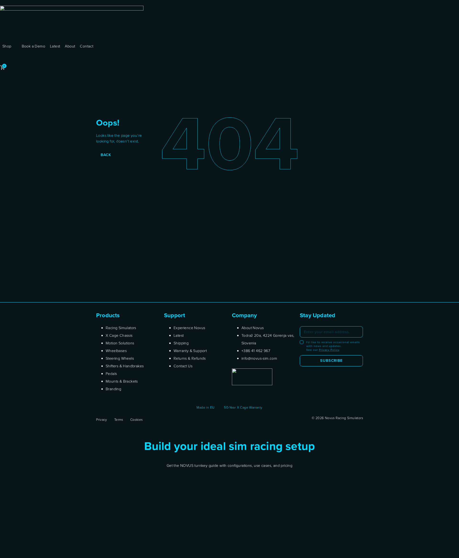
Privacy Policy (329, 350)
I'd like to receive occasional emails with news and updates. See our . (333, 346)
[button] (9, 46)
